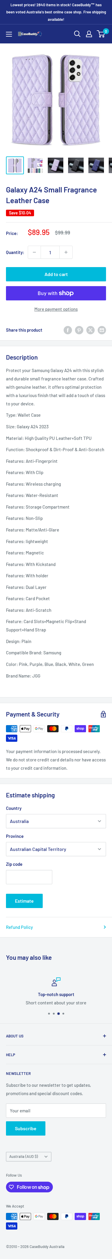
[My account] (89, 34)
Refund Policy (19, 927)
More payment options (56, 309)
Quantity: (15, 252)
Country (14, 808)
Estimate (24, 901)
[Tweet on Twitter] (90, 329)
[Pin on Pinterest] (79, 329)
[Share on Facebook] (68, 329)
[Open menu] (9, 34)
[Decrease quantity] (34, 252)
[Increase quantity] (66, 252)
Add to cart (56, 274)
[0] (101, 33)
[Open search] (77, 34)
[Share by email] (102, 329)
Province (15, 836)
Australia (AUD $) (23, 1156)
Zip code (14, 864)
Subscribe (25, 1128)
